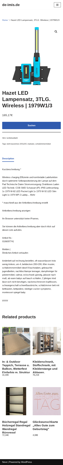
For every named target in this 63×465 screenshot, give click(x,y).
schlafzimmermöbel (43, 144)
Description (8, 158)
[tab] (8, 159)
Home (5, 20)
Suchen (31, 125)
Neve (4, 462)
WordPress (26, 462)
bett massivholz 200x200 (17, 144)
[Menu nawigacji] (57, 4)
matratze (31, 144)
